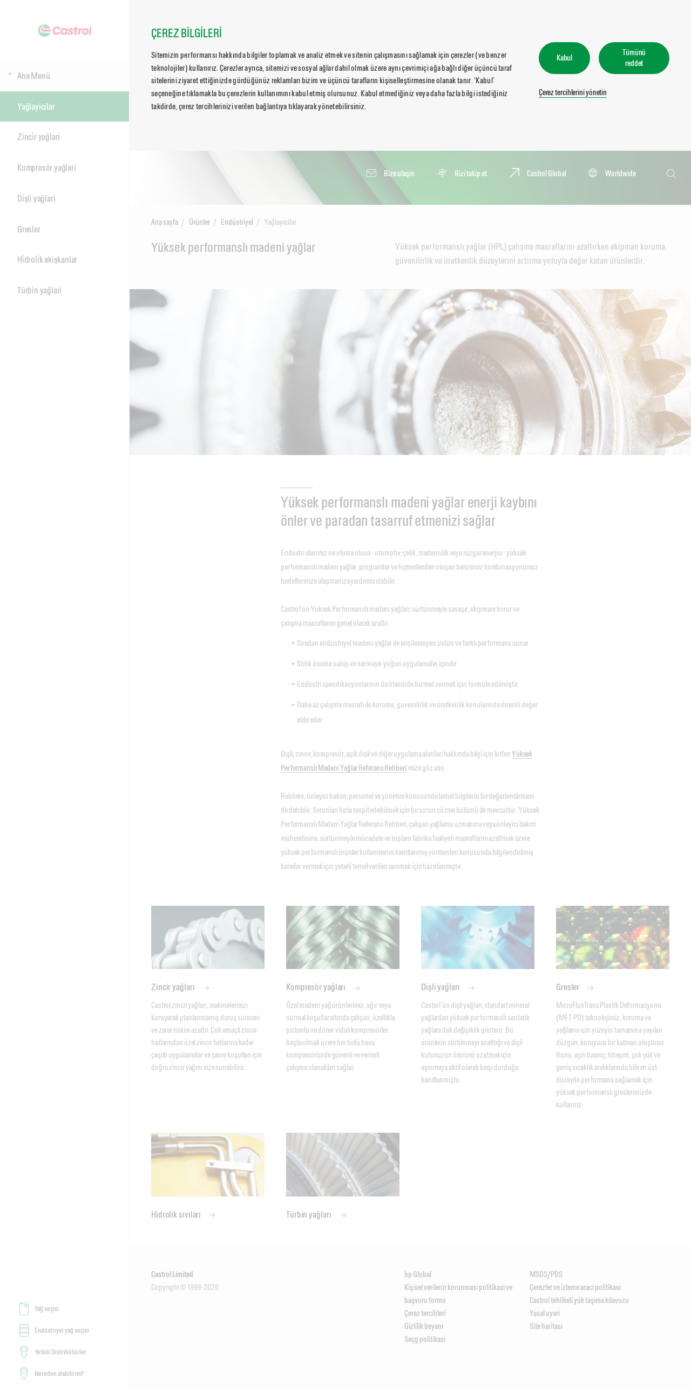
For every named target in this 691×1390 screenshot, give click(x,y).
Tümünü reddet (634, 58)
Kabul (565, 57)
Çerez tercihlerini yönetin (573, 92)
